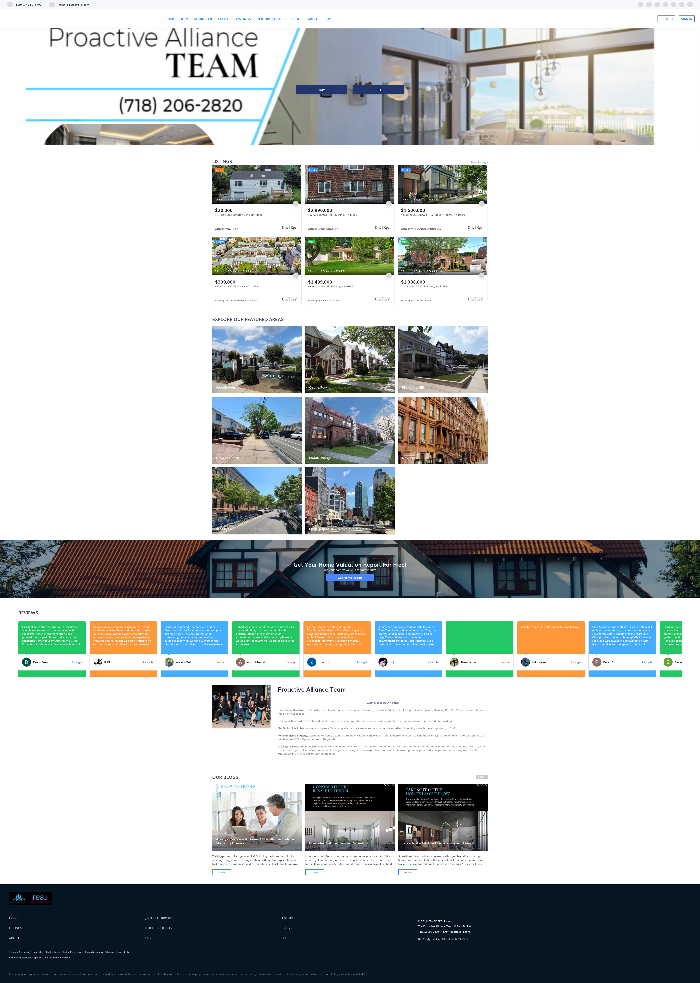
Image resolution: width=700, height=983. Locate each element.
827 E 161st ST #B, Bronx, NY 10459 (236, 286)
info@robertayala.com (456, 931)
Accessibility (122, 951)
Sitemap (109, 951)
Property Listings (94, 951)
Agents (224, 19)
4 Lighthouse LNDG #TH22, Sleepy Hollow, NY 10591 (433, 214)
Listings (243, 19)
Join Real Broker (196, 19)
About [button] (313, 19)
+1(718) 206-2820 (428, 931)
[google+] (690, 4)
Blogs (296, 19)
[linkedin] (649, 4)
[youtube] (682, 4)
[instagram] (673, 4)
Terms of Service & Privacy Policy (26, 951)
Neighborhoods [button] (271, 19)
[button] (77, 918)
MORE (481, 777)
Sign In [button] (686, 19)
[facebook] (640, 4)
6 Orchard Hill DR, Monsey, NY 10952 (330, 286)
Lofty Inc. (27, 957)
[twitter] (657, 4)
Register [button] (666, 19)
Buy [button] (327, 19)
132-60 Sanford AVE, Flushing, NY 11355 (332, 214)
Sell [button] (340, 19)
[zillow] (665, 4)
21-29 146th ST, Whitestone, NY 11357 (424, 286)
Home (170, 19)
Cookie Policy (53, 951)
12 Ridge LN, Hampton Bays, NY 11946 (238, 214)
